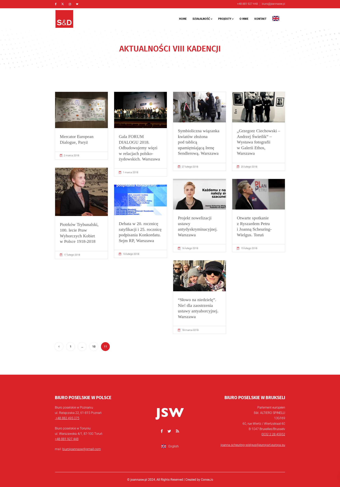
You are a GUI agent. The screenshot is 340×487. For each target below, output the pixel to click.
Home (183, 18)
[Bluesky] (77, 4)
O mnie (244, 18)
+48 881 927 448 (247, 3)
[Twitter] (62, 4)
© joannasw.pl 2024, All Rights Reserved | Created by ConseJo (170, 479)
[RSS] (177, 431)
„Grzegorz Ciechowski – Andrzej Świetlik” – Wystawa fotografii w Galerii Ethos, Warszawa (258, 142)
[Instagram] (70, 4)
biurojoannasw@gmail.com (81, 449)
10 (93, 346)
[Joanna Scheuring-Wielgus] (69, 18)
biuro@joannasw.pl (273, 3)
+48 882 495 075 (67, 418)
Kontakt (260, 18)
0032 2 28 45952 (273, 434)
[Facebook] (55, 4)
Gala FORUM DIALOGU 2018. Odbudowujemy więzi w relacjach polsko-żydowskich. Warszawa (139, 147)
